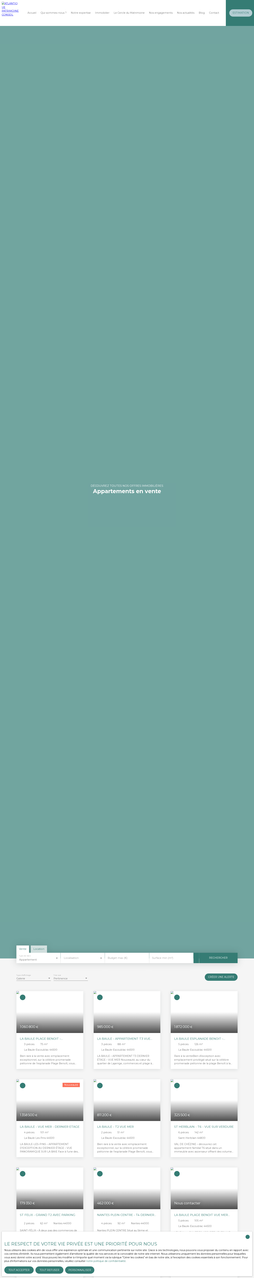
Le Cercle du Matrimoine (129, 12)
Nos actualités (185, 12)
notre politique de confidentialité (106, 1261)
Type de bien (25, 956)
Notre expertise (81, 12)
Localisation (71, 957)
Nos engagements (161, 12)
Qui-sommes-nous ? (54, 12)
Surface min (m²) (162, 957)
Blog (202, 12)
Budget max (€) (117, 957)
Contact (214, 12)
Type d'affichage (23, 975)
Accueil (31, 12)
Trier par (57, 975)
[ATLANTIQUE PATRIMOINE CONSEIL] (10, 13)
